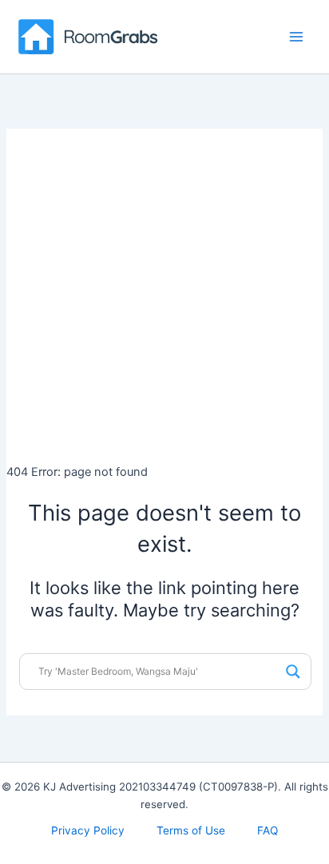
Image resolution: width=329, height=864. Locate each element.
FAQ (267, 830)
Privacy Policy (88, 830)
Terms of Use (191, 830)
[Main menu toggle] (296, 37)
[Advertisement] (164, 293)
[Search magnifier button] (293, 671)
